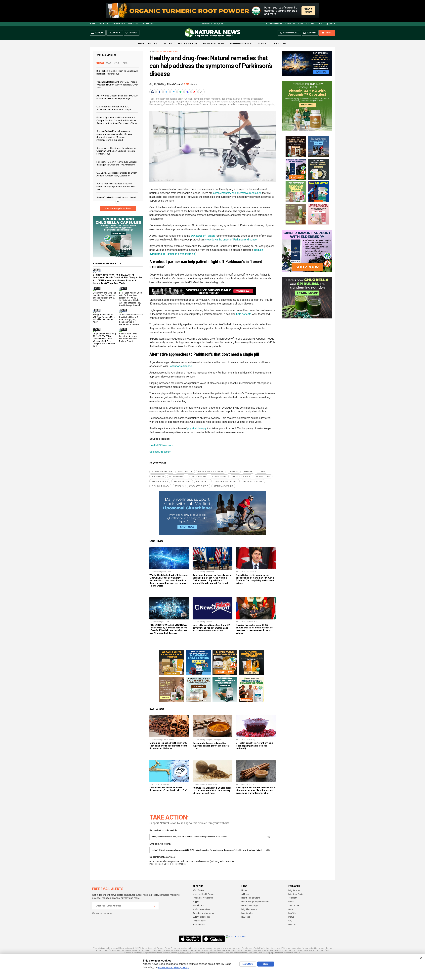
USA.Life (292, 924)
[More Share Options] (201, 92)
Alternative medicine (167, 52)
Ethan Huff (210, 572)
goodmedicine (156, 101)
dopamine (226, 98)
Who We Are (198, 890)
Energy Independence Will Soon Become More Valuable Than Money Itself (104, 318)
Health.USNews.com (161, 445)
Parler (291, 901)
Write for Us (198, 905)
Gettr (290, 909)
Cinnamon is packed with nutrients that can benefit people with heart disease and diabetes (168, 745)
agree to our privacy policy (173, 967)
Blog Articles (247, 913)
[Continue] (155, 905)
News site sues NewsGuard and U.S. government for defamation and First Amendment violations (212, 628)
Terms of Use (199, 924)
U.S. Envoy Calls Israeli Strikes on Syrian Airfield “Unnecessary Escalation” (116, 174)
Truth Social (293, 905)
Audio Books (147, 24)
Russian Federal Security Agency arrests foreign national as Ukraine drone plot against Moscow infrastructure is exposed (114, 135)
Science (262, 43)
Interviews (133, 24)
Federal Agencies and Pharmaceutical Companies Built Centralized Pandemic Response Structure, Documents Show (116, 120)
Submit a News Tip (201, 917)
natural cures (227, 101)
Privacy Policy (199, 921)
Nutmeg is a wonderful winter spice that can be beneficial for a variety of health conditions (212, 790)
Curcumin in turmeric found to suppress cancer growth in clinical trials (211, 746)
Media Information (201, 909)
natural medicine (261, 101)
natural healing (243, 101)
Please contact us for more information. (167, 864)
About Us (310, 24)
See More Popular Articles (118, 208)
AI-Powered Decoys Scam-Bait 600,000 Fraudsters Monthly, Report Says (116, 97)
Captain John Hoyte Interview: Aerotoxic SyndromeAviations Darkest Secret (128, 337)
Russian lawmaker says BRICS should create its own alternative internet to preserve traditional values (254, 629)
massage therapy (174, 101)
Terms (167, 948)
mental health (192, 101)
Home (92, 24)
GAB (290, 921)
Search (332, 24)
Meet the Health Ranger (204, 894)
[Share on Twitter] (166, 92)
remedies (232, 104)
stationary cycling (266, 104)
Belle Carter (166, 572)
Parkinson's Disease (197, 104)
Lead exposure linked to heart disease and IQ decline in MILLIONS (168, 789)
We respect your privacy (102, 913)
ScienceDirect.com (160, 451)
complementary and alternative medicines (237, 193)
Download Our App (294, 24)
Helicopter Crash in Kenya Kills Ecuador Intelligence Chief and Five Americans (116, 163)
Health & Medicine (187, 43)
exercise (237, 98)
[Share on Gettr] (194, 92)
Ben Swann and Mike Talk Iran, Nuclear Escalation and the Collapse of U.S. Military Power (104, 296)
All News (245, 894)
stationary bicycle (247, 104)
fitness (246, 98)
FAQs (320, 24)
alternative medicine (166, 98)
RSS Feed (245, 917)
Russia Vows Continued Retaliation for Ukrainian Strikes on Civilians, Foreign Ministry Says (116, 150)
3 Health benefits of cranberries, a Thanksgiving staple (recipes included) (254, 745)
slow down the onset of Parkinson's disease (231, 239)
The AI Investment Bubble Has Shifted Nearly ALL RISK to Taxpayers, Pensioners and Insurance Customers (131, 319)
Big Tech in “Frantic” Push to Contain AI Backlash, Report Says (117, 72)
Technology (279, 43)
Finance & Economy (213, 43)
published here (184, 953)
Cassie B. (252, 572)
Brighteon (103, 24)
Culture (167, 43)
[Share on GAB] (180, 92)
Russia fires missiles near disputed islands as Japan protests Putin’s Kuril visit (115, 186)
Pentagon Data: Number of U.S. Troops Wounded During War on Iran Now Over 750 (117, 84)
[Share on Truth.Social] (187, 92)
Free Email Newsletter (203, 898)
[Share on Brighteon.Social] (152, 92)
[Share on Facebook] (159, 92)
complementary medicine (207, 98)
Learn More (248, 964)
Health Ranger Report (105, 263)
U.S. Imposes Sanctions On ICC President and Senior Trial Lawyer (113, 108)
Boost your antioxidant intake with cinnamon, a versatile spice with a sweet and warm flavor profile (255, 790)
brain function (185, 98)
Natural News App (249, 905)
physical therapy (217, 104)
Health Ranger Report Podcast (255, 901)
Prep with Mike (118, 24)
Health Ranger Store (250, 898)
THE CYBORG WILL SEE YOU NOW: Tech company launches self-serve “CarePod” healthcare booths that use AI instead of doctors (168, 629)
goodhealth (257, 98)
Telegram (292, 898)
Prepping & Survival (241, 43)
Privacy (160, 948)
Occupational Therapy (174, 104)
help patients (243, 314)
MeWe (291, 917)
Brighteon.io (293, 890)
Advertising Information (203, 913)
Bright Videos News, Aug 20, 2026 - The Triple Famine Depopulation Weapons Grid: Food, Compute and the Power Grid (104, 340)
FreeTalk (292, 913)
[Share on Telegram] (173, 92)
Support (196, 901)
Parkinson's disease (180, 366)
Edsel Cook (173, 84)
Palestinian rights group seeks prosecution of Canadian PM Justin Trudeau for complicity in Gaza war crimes (255, 579)
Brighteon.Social (295, 894)
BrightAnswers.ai (274, 24)
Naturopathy (155, 104)
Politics (152, 43)
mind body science (210, 101)
